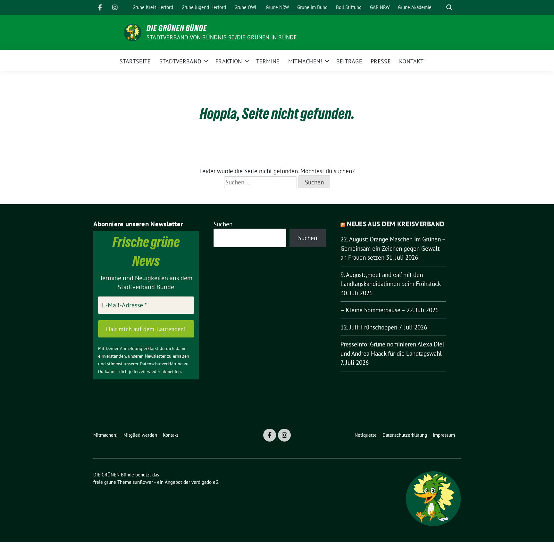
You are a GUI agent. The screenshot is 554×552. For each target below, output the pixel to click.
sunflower (143, 482)
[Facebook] (100, 7)
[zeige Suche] (449, 7)
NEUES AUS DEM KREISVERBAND (396, 224)
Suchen (223, 224)
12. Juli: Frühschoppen (368, 327)
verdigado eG (204, 482)
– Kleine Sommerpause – (372, 310)
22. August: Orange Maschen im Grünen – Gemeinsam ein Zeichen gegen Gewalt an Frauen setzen (392, 248)
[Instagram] (114, 7)
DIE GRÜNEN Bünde (177, 28)
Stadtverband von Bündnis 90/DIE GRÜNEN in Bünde (222, 37)
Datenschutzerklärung (161, 364)
